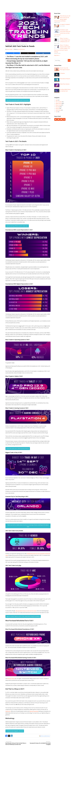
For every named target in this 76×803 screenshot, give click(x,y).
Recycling (57, 107)
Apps (57, 100)
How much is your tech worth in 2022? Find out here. (17, 100)
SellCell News (58, 110)
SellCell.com (8, 711)
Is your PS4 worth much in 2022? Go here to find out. (17, 448)
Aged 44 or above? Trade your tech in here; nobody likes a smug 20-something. (23, 616)
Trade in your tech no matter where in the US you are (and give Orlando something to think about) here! (28, 525)
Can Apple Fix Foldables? (65, 24)
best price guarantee (34, 711)
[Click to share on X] (9, 736)
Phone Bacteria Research (65, 78)
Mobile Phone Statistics (64, 84)
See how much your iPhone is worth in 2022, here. (17, 226)
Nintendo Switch (11, 678)
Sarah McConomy (21, 49)
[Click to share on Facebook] (6, 736)
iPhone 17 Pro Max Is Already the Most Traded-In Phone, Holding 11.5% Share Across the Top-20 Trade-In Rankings (62, 48)
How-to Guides (59, 102)
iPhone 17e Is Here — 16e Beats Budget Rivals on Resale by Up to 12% (65, 40)
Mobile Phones (18, 44)
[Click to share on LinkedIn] (12, 736)
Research (23, 44)
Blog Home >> (57, 55)
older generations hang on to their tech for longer (25, 611)
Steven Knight (9, 49)
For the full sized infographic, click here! (14, 731)
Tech (26, 44)
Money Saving (58, 105)
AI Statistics (62, 73)
